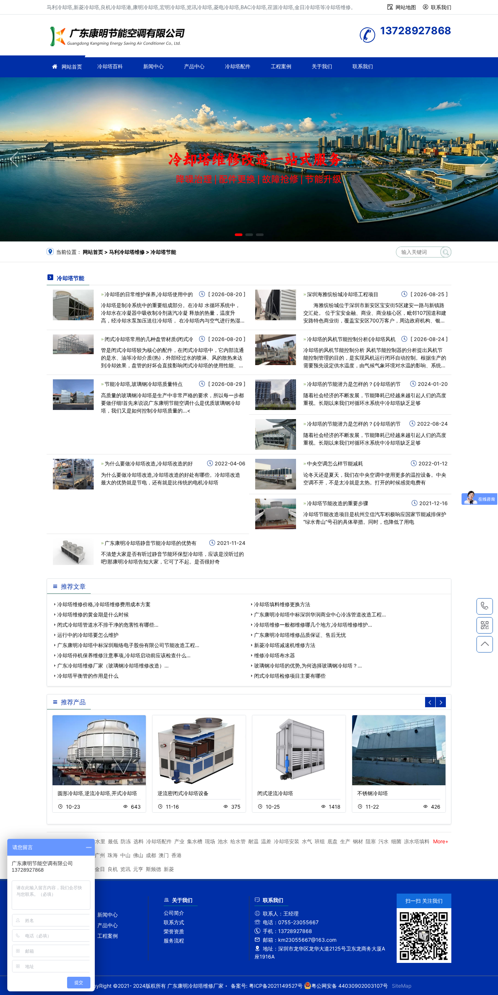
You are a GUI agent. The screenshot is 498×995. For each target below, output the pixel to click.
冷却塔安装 (286, 841)
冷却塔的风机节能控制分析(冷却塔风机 (351, 339)
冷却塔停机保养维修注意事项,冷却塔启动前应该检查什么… (124, 655)
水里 (100, 841)
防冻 (126, 841)
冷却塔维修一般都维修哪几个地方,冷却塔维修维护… (313, 625)
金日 (100, 869)
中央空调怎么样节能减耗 (335, 463)
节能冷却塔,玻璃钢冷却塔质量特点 (144, 384)
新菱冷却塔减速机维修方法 (284, 645)
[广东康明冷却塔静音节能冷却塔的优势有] (73, 551)
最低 (113, 841)
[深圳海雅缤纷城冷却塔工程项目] (275, 304)
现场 (210, 841)
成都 (151, 855)
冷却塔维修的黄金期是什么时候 (93, 614)
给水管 (238, 841)
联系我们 (441, 7)
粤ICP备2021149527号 (276, 986)
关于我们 (322, 66)
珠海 (113, 855)
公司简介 (174, 913)
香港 (176, 855)
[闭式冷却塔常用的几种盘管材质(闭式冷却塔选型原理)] (73, 344)
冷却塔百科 (110, 66)
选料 (138, 841)
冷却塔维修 (119, 37)
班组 (320, 841)
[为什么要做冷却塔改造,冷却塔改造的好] (73, 474)
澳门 (164, 855)
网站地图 (406, 7)
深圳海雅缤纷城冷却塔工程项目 (342, 294)
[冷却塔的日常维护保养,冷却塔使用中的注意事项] (73, 304)
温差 (266, 841)
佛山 (138, 855)
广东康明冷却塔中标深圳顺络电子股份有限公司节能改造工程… (128, 645)
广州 (100, 855)
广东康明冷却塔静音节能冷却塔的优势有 (151, 543)
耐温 (253, 841)
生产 (345, 841)
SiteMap (402, 986)
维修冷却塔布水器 (274, 655)
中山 (125, 855)
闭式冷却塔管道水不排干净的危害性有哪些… (108, 625)
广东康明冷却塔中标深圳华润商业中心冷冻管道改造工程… (320, 614)
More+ (440, 841)
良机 (113, 869)
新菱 (169, 869)
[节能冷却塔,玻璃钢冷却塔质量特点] (73, 394)
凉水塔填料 (416, 841)
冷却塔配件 (237, 66)
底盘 (332, 841)
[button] (238, 234)
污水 (383, 841)
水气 (307, 841)
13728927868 (484, 606)
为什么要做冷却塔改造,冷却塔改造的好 (149, 463)
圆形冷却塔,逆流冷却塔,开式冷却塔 (97, 793)
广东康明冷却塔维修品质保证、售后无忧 (300, 635)
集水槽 (194, 841)
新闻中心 (153, 66)
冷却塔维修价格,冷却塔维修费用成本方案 (104, 604)
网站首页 (72, 66)
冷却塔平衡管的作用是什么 (87, 676)
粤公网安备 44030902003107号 (349, 986)
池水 (223, 841)
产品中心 (194, 66)
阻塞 (371, 841)
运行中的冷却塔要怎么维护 (87, 635)
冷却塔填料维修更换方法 (282, 604)
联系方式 (174, 922)
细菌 (396, 841)
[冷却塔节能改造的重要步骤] (275, 513)
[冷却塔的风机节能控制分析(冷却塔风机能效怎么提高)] (275, 349)
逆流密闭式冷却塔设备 (183, 793)
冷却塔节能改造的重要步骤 (337, 503)
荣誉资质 (174, 931)
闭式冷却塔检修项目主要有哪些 (290, 676)
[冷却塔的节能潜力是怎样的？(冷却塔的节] (275, 394)
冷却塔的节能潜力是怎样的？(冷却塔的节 (354, 384)
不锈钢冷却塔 (372, 793)
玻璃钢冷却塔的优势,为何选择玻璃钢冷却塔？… (308, 665)
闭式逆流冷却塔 (275, 793)
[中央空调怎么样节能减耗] (275, 474)
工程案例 (281, 66)
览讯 (125, 869)
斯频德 (153, 869)
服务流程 (174, 940)
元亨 (138, 869)
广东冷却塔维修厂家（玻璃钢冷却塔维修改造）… (113, 665)
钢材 (358, 841)
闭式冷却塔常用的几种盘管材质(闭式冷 (149, 339)
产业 (179, 841)
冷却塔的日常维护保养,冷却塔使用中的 (149, 294)
